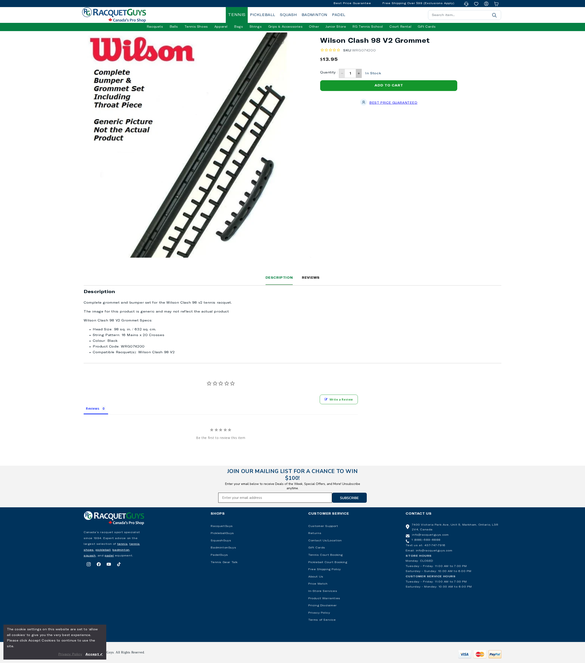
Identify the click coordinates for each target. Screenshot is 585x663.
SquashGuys (221, 540)
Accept (94, 654)
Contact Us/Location (325, 540)
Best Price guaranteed (393, 103)
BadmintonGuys (223, 547)
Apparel (221, 26)
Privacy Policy (319, 613)
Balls (174, 26)
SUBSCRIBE (349, 497)
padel (109, 555)
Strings (256, 26)
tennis (122, 544)
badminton (120, 550)
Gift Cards (316, 547)
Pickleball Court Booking (327, 562)
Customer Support (323, 526)
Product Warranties (324, 598)
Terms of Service (322, 620)
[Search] (494, 15)
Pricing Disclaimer (322, 605)
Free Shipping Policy (324, 569)
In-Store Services (322, 591)
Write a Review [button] (341, 399)
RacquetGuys (222, 526)
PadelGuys (219, 555)
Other (314, 26)
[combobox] (464, 15)
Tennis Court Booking (325, 555)
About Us (315, 576)
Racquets (155, 26)
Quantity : (329, 72)
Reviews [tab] (92, 408)
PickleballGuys (222, 533)
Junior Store (335, 26)
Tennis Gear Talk (224, 562)
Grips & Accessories (285, 26)
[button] (155, 27)
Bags (238, 26)
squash (90, 555)
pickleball (103, 550)
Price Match (318, 584)
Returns (314, 533)
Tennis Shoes (196, 26)
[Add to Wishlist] (281, 42)
